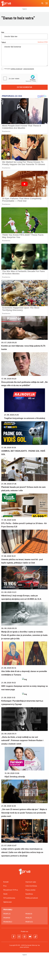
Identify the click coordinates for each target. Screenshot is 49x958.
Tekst (3, 42)
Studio (5, 894)
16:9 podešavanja (9, 898)
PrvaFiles (29, 922)
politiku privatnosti (16, 68)
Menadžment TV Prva (10, 890)
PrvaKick (28, 914)
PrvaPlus (6, 914)
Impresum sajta (30, 882)
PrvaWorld (7, 922)
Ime (2, 32)
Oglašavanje (7, 902)
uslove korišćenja (28, 68)
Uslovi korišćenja (31, 886)
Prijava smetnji (30, 890)
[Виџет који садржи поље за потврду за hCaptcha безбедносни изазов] (19, 78)
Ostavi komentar (24, 87)
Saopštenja (29, 894)
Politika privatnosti (31, 898)
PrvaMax (6, 918)
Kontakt (6, 882)
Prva (4, 886)
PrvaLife (28, 918)
